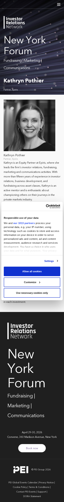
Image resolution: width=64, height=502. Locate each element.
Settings (49, 260)
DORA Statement (32, 496)
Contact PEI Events (26, 492)
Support (42, 492)
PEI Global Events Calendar (23, 482)
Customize (30, 282)
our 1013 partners (24, 223)
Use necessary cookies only (32, 292)
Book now (32, 448)
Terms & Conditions (39, 487)
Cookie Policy (20, 487)
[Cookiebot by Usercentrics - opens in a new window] (46, 206)
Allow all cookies (32, 271)
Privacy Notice (46, 482)
